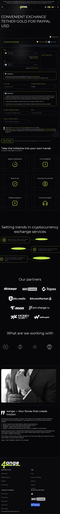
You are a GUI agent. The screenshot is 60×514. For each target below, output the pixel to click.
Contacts (33, 488)
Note (32, 109)
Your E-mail (6, 83)
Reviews (33, 484)
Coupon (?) (11, 118)
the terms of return (47, 130)
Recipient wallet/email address (11, 109)
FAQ (32, 473)
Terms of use (4, 473)
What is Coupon (13, 118)
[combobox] (43, 87)
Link (43, 101)
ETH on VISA (4, 497)
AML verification (47, 129)
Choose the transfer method (38, 83)
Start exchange (7, 141)
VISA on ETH (4, 505)
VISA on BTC (4, 501)
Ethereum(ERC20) (35, 76)
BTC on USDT (4, 508)
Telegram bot (55, 37)
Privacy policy (4, 484)
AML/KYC (33, 127)
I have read (15, 129)
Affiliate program (5, 477)
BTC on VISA (4, 493)
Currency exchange (36, 477)
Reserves (33, 481)
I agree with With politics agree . (22, 127)
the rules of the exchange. (18, 127)
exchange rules (40, 141)
